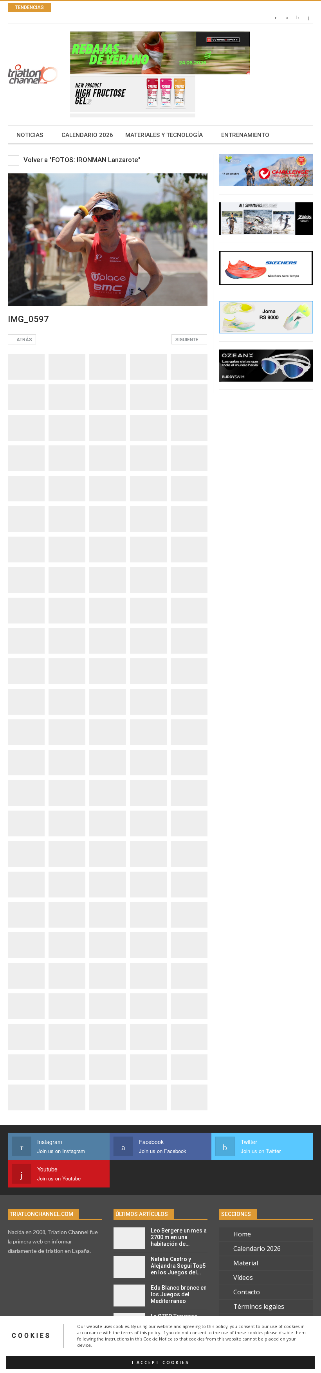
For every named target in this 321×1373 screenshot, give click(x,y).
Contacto (246, 1292)
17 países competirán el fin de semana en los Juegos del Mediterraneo (177, 8)
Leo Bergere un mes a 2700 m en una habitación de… (179, 1237)
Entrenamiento (245, 135)
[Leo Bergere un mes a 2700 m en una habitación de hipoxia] (129, 1238)
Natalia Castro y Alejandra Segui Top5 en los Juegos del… (178, 1266)
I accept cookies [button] (160, 1362)
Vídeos (243, 1277)
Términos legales (258, 1306)
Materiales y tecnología (164, 135)
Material (245, 1263)
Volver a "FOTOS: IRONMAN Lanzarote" (81, 160)
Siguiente (187, 339)
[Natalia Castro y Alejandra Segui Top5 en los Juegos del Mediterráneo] (129, 1267)
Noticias (29, 135)
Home (242, 1234)
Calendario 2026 (87, 135)
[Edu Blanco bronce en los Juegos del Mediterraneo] (129, 1295)
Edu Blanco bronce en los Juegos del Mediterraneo (179, 1294)
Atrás (23, 339)
